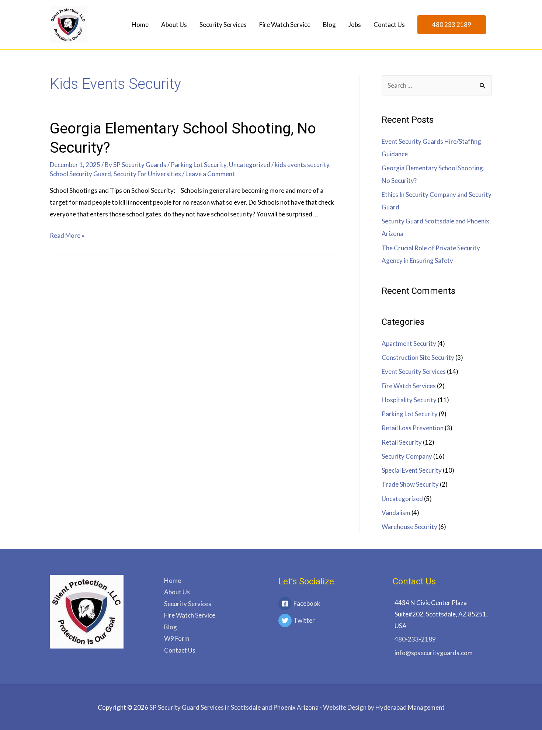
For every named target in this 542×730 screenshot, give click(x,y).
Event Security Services (414, 371)
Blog (329, 24)
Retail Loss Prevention (413, 428)
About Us (174, 24)
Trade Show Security (410, 484)
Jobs (354, 24)
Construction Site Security (418, 357)
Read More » (67, 235)
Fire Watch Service (284, 24)
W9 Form (177, 638)
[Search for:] (437, 85)
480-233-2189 (415, 639)
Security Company (407, 456)
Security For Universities (147, 174)
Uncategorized (249, 164)
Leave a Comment (210, 174)
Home (140, 24)
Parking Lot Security (198, 164)
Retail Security (402, 442)
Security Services (223, 24)
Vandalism (396, 513)
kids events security (302, 164)
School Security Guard (80, 174)
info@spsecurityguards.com (434, 653)
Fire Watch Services (409, 386)
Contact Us (389, 24)
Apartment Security (409, 343)
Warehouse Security (409, 527)
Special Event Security (412, 470)
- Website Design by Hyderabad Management (297, 707)
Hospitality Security (409, 400)
